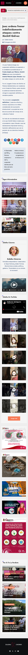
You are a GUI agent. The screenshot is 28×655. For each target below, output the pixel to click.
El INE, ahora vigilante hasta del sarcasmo (13, 577)
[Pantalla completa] (24, 290)
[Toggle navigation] (2, 3)
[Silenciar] (21, 290)
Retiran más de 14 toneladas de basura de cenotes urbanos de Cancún (13, 627)
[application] (14, 285)
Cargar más (14, 418)
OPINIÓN (7, 574)
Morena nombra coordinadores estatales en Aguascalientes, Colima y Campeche (13, 190)
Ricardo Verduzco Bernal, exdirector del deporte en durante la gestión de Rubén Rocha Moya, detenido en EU (13, 208)
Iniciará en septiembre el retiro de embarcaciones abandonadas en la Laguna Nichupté (13, 610)
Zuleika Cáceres (9, 39)
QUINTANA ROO (9, 587)
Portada (4, 18)
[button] (14, 285)
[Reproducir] (4, 290)
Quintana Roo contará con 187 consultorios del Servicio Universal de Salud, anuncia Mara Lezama (14, 593)
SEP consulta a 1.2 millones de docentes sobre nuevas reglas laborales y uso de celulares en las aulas (14, 226)
